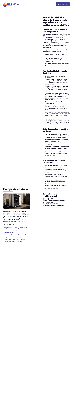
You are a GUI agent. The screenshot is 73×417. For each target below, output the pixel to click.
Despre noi (39, 4)
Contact (46, 4)
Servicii (30, 4)
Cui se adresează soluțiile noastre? (13, 241)
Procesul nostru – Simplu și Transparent (14, 239)
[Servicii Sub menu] (33, 4)
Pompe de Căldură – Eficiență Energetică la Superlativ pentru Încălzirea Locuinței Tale (15, 228)
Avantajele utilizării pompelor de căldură (15, 235)
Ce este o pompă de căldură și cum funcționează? (12, 231)
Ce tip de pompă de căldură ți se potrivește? (16, 237)
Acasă (24, 4)
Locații (52, 4)
